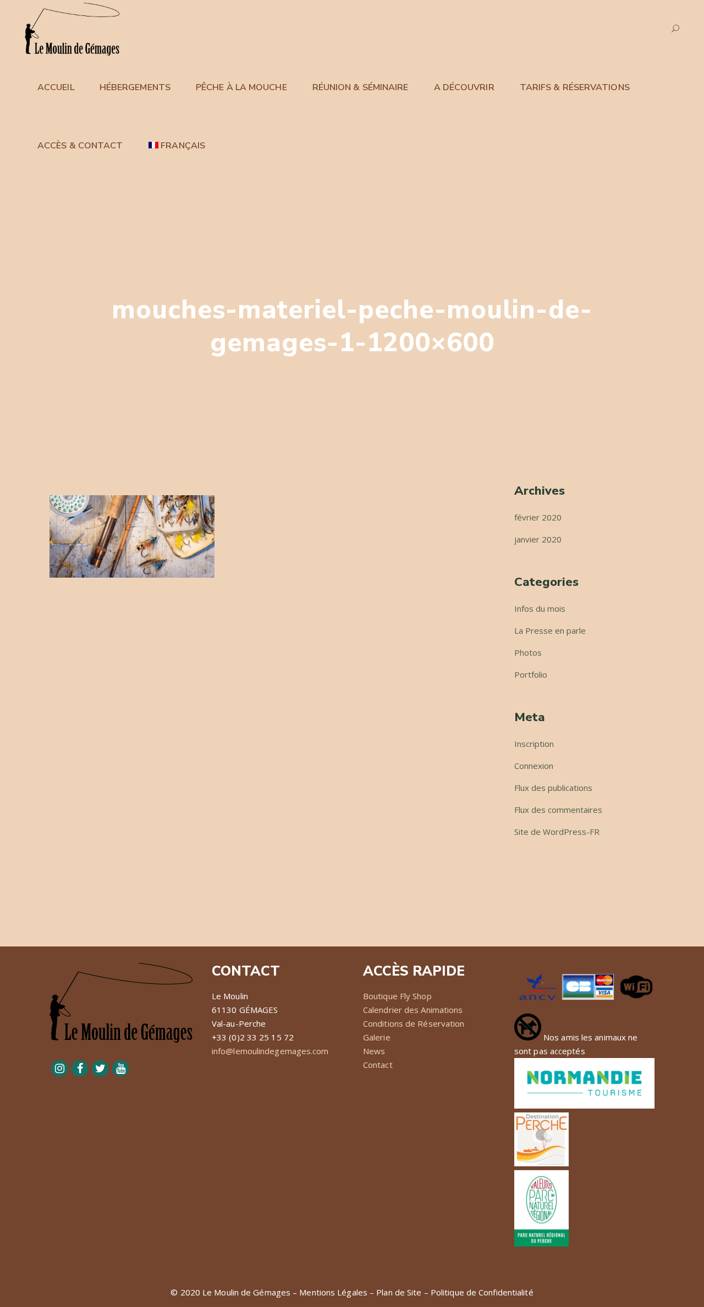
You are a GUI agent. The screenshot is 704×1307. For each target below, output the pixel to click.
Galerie (377, 1037)
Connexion (533, 765)
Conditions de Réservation (414, 1023)
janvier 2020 (538, 539)
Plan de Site (398, 1292)
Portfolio (530, 674)
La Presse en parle (550, 630)
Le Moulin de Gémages (246, 1292)
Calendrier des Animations (413, 1009)
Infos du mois (539, 608)
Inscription (534, 743)
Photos (528, 652)
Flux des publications (553, 787)
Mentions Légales (333, 1292)
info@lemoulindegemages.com (270, 1050)
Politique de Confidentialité (482, 1292)
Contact (378, 1064)
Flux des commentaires (558, 809)
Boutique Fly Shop (397, 995)
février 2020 (538, 517)
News (374, 1050)
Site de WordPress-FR (557, 831)
